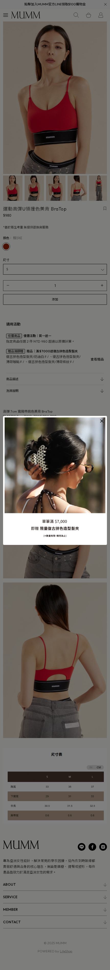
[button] (102, 421)
